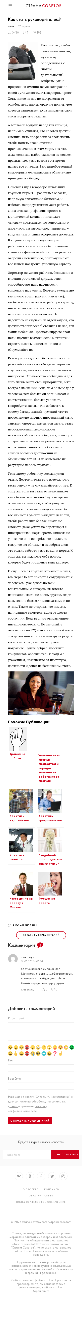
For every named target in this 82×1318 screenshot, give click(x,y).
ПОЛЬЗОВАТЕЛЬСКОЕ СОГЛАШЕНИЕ (41, 1202)
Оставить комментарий (41, 935)
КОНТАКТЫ (52, 1189)
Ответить (27, 990)
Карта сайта (41, 1291)
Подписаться (68, 1154)
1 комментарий (25, 925)
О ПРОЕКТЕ (30, 1189)
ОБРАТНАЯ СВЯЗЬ (41, 1195)
